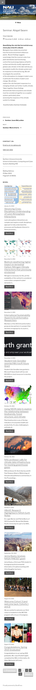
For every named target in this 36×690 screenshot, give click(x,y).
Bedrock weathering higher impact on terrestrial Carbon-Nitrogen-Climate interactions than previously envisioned (17, 267)
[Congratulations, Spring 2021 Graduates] (18, 642)
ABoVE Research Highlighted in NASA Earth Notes (17, 513)
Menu (19, 22)
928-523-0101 (8, 150)
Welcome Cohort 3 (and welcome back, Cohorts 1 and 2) (16, 604)
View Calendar (8, 36)
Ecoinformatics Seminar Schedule (14, 105)
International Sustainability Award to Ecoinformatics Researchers (17, 318)
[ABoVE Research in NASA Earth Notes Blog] (18, 505)
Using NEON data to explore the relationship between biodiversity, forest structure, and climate (18, 413)
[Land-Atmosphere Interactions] (18, 203)
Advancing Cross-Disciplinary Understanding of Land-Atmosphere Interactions (17, 213)
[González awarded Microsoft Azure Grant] (18, 355)
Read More (9, 233)
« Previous (9, 670)
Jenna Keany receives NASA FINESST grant (14, 557)
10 (20, 674)
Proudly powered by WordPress (12, 685)
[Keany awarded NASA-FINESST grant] (18, 551)
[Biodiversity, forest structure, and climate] (18, 404)
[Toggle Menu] (2, 2)
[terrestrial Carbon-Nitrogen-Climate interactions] (18, 256)
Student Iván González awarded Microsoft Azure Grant (16, 363)
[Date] (4, 39)
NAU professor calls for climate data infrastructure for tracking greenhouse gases (17, 463)
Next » (28, 674)
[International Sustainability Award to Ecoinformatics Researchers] (18, 310)
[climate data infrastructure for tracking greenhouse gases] (18, 454)
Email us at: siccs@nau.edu (12, 145)
